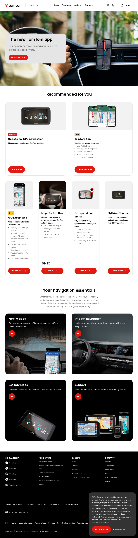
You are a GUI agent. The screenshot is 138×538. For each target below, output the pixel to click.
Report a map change (86, 523)
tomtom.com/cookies (100, 522)
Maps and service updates (50, 480)
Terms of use (40, 523)
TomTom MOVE (54, 504)
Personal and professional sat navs (51, 467)
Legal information (26, 523)
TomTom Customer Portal (35, 504)
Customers (109, 465)
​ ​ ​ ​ (39, 488)
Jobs (74, 461)
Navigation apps (45, 461)
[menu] (125, 5)
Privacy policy (11, 523)
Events (108, 473)
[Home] (13, 5)
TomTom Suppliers (70, 504)
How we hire (77, 473)
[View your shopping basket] (114, 5)
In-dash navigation (46, 472)
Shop (31, 5)
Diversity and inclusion (81, 477)
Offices (75, 465)
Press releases (111, 477)
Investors (109, 481)
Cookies (51, 523)
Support (42, 484)
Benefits (75, 469)
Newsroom (109, 469)
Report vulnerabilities (66, 523)
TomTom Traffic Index (14, 504)
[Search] (108, 5)
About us (108, 461)
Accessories (44, 476)
